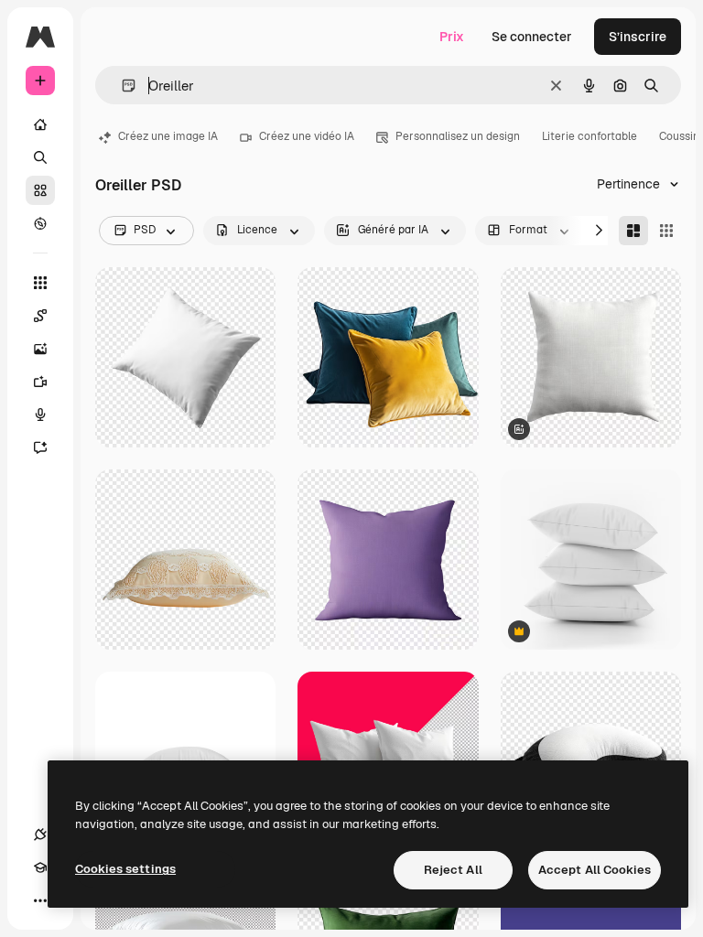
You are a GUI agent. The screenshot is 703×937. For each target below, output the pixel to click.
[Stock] (40, 190)
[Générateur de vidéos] (40, 381)
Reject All (453, 870)
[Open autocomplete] (121, 85)
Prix (451, 36)
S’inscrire (637, 36)
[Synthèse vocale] (40, 414)
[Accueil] (40, 124)
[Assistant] (40, 447)
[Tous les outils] (40, 282)
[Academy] (40, 867)
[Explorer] (40, 223)
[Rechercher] (40, 157)
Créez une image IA (168, 136)
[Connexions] (40, 834)
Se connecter (532, 36)
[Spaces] (40, 315)
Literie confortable (589, 136)
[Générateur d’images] (40, 348)
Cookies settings (125, 869)
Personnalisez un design (457, 136)
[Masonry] (633, 230)
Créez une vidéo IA (306, 136)
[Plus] (40, 900)
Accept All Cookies (594, 870)
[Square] (666, 230)
